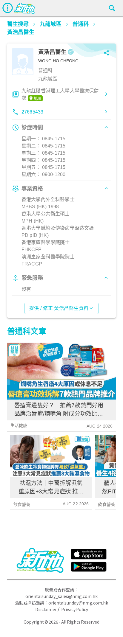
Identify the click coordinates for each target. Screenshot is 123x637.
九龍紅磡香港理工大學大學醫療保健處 (60, 94)
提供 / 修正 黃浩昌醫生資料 (59, 308)
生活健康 (18, 425)
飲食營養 (21, 504)
